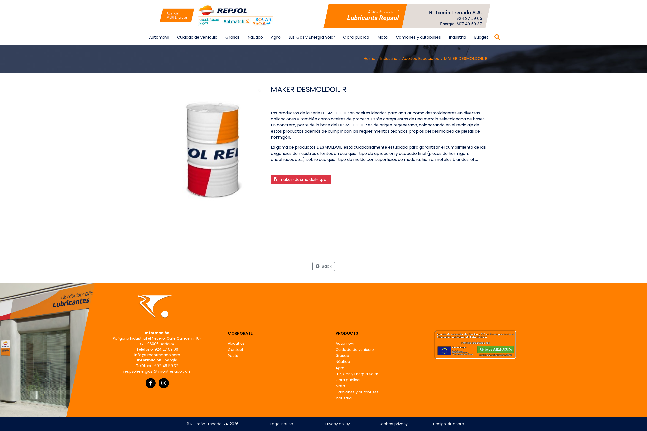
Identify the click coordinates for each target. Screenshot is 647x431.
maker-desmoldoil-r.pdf (303, 179)
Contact (235, 349)
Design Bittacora (448, 423)
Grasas (232, 37)
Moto (382, 37)
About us (236, 343)
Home (369, 58)
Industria (457, 37)
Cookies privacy (393, 423)
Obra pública (356, 37)
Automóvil (159, 37)
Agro (276, 37)
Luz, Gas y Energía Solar (312, 37)
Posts (233, 355)
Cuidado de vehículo (197, 37)
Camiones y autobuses (418, 37)
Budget (481, 37)
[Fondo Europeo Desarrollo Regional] (475, 345)
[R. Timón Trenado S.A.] (216, 15)
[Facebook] (151, 383)
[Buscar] (497, 37)
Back (326, 266)
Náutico (255, 37)
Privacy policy (337, 423)
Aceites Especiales (420, 58)
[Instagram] (164, 383)
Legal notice (281, 423)
